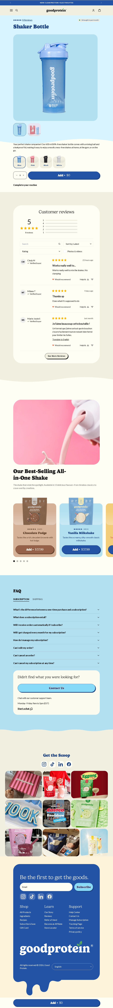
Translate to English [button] (60, 339)
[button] (60, 220)
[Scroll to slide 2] (17, 561)
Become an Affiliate (53, 924)
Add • (64, 175)
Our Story (48, 912)
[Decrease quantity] (17, 175)
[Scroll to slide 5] (27, 561)
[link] (22, 20)
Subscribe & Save (27, 924)
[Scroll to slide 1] (14, 561)
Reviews (48, 916)
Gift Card (24, 927)
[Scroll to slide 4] (24, 561)
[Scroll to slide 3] (20, 561)
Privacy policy (75, 931)
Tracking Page (75, 924)
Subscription (21, 599)
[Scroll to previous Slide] (10, 2)
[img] (34, 263)
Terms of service (76, 927)
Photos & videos (74, 251)
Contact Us (56, 688)
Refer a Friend (50, 920)
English (58, 966)
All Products (25, 912)
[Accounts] (93, 10)
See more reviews (56, 356)
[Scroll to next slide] (101, 3)
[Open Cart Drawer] (99, 10)
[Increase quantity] (23, 175)
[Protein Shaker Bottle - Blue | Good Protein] (56, 10)
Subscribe (84, 887)
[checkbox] (78, 251)
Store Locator (50, 927)
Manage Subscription (78, 920)
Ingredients (25, 916)
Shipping (37, 599)
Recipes (23, 920)
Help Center (74, 912)
